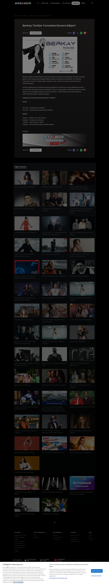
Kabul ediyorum (97, 571)
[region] (54, 573)
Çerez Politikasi (18, 582)
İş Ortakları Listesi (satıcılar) (58, 578)
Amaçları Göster (96, 576)
